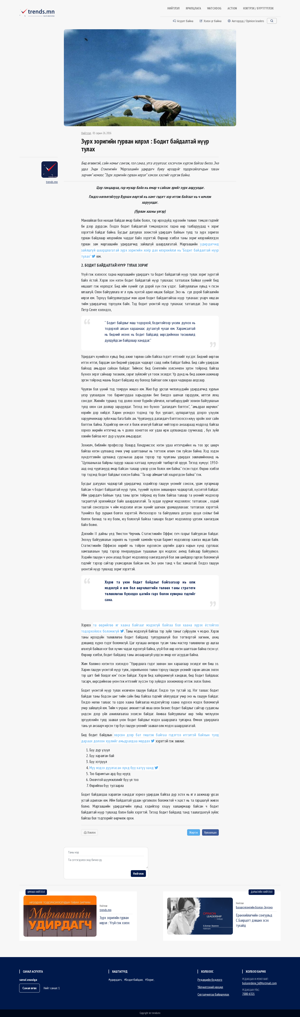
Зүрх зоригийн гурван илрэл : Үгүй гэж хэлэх (115, 920)
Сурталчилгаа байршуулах (213, 994)
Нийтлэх (138, 873)
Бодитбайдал (134, 980)
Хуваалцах (210, 832)
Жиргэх (193, 832)
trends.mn (52, 182)
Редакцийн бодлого (210, 980)
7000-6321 (248, 994)
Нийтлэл (86, 133)
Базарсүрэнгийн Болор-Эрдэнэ (254, 907)
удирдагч (116, 980)
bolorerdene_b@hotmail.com (259, 983)
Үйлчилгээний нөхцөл (210, 987)
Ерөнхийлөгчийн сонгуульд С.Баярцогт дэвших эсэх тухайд (254, 920)
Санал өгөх (29, 988)
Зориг (150, 980)
